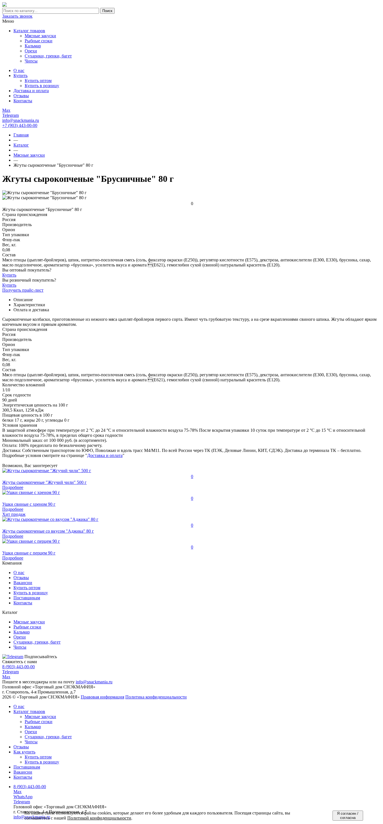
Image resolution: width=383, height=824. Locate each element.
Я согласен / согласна (347, 815)
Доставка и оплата (105, 455)
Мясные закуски (40, 716)
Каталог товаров (29, 30)
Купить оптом (26, 587)
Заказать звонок (17, 16)
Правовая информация (102, 697)
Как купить (24, 751)
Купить (9, 275)
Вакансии (22, 582)
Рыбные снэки (38, 721)
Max (6, 676)
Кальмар (33, 726)
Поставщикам (26, 597)
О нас (18, 572)
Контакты (22, 602)
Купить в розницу (30, 592)
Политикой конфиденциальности (99, 818)
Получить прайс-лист (22, 290)
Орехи (31, 731)
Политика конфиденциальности (156, 697)
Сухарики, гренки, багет (48, 736)
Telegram (10, 671)
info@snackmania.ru (20, 120)
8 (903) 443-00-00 (18, 666)
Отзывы (21, 577)
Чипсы (31, 741)
